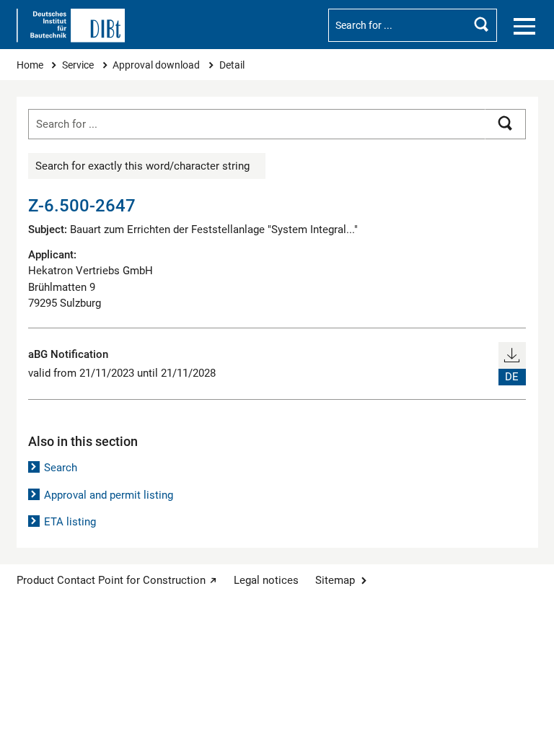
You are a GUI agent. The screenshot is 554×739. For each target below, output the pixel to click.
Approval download (157, 65)
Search (60, 467)
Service (79, 65)
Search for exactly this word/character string (142, 165)
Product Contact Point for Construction (111, 580)
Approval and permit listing (108, 495)
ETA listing (70, 521)
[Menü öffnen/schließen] (524, 27)
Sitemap (335, 580)
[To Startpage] (71, 26)
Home (31, 65)
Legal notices (266, 580)
